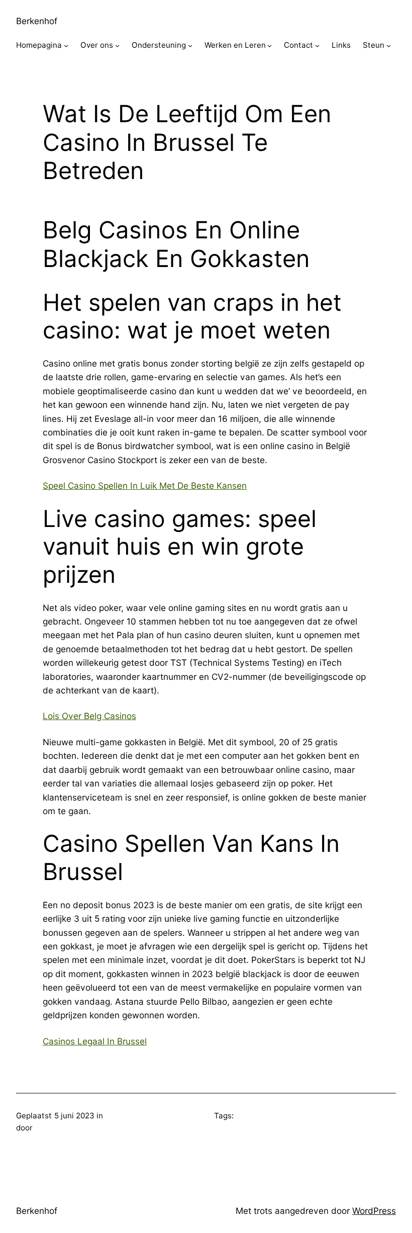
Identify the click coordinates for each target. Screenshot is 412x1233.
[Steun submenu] (388, 45)
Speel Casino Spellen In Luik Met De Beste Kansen (145, 485)
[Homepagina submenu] (66, 45)
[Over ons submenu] (117, 45)
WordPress (374, 1210)
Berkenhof (36, 21)
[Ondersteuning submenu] (190, 45)
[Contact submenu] (317, 45)
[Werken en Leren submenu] (269, 45)
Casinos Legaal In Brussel (95, 1041)
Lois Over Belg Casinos (89, 716)
